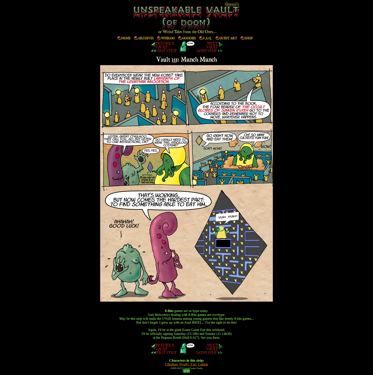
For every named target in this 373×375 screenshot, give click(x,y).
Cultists (203, 364)
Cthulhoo (171, 364)
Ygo (193, 364)
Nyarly (184, 364)
